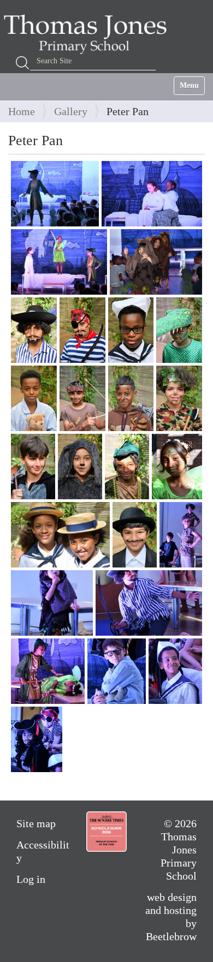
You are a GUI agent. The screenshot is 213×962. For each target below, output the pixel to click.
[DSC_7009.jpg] (131, 330)
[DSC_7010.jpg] (179, 330)
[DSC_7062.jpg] (180, 534)
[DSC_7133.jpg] (116, 671)
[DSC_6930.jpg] (156, 262)
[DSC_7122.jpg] (48, 671)
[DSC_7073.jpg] (52, 603)
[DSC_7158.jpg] (175, 671)
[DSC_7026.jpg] (177, 466)
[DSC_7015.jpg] (131, 398)
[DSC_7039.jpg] (135, 534)
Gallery (70, 111)
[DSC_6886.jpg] (152, 193)
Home (21, 111)
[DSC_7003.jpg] (34, 330)
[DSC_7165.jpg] (36, 739)
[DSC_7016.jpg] (179, 398)
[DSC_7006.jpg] (82, 330)
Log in (30, 879)
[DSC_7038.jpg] (60, 534)
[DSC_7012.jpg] (34, 398)
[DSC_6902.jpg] (59, 262)
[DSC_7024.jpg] (127, 466)
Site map (36, 823)
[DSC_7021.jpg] (80, 466)
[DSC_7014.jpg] (82, 398)
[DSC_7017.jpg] (33, 466)
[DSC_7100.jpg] (149, 603)
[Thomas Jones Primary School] (88, 34)
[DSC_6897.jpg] (55, 193)
